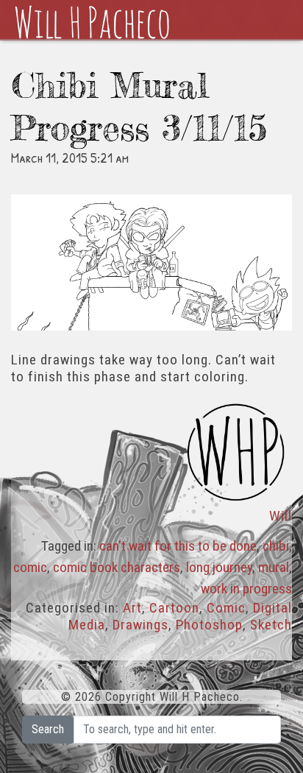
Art (132, 607)
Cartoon (174, 607)
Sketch (271, 624)
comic (30, 567)
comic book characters (116, 567)
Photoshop (209, 624)
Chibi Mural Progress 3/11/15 (139, 106)
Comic (226, 607)
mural (273, 567)
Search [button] (48, 729)
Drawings (140, 624)
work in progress (246, 588)
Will (280, 515)
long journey (219, 567)
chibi (276, 545)
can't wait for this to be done (178, 545)
